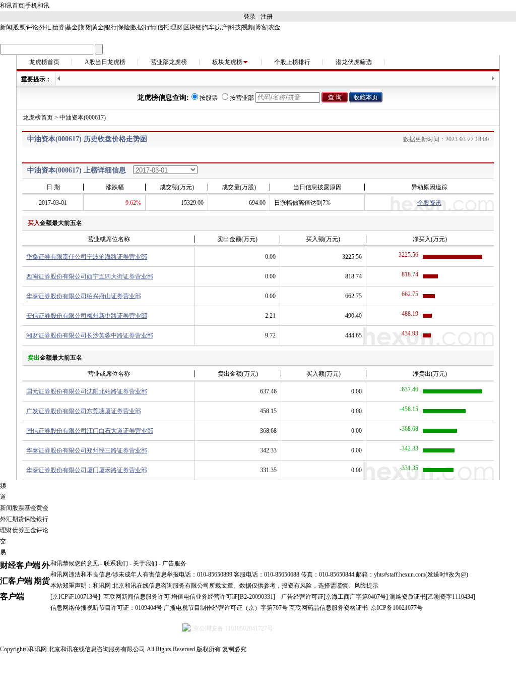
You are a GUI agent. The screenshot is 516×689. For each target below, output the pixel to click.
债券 (58, 27)
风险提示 (366, 585)
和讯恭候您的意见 (74, 563)
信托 (163, 27)
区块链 (192, 27)
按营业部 (242, 97)
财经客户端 (20, 565)
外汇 (45, 27)
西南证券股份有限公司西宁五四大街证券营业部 (89, 276)
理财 (176, 27)
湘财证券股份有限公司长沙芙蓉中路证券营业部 (89, 335)
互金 (30, 530)
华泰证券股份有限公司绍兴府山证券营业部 (83, 296)
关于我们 (145, 563)
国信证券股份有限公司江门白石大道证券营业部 (89, 430)
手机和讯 (37, 5)
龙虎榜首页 (44, 62)
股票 (19, 27)
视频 (248, 27)
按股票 (209, 97)
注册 (267, 16)
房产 (222, 27)
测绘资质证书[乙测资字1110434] (432, 596)
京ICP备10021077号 (397, 607)
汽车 (209, 27)
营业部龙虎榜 (169, 62)
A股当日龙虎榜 (105, 62)
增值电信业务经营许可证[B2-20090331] (223, 596)
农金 (274, 27)
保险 (124, 27)
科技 (235, 27)
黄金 (98, 27)
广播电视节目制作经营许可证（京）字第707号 (226, 607)
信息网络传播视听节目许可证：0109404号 (106, 607)
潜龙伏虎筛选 (354, 62)
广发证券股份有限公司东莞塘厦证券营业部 (83, 411)
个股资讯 (429, 202)
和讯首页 (12, 5)
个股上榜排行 (292, 62)
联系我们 (116, 563)
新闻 (6, 27)
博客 (261, 27)
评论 (32, 27)
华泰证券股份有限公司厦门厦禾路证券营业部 (86, 470)
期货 (85, 27)
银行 (111, 27)
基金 (72, 27)
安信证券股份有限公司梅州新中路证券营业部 (86, 315)
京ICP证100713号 (75, 596)
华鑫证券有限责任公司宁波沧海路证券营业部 (86, 256)
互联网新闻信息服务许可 (136, 596)
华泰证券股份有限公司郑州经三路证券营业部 (86, 450)
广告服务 (174, 563)
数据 (137, 27)
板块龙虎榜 (227, 62)
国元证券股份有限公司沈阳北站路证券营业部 (86, 391)
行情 (150, 27)
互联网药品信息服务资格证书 (328, 607)
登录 (249, 16)
